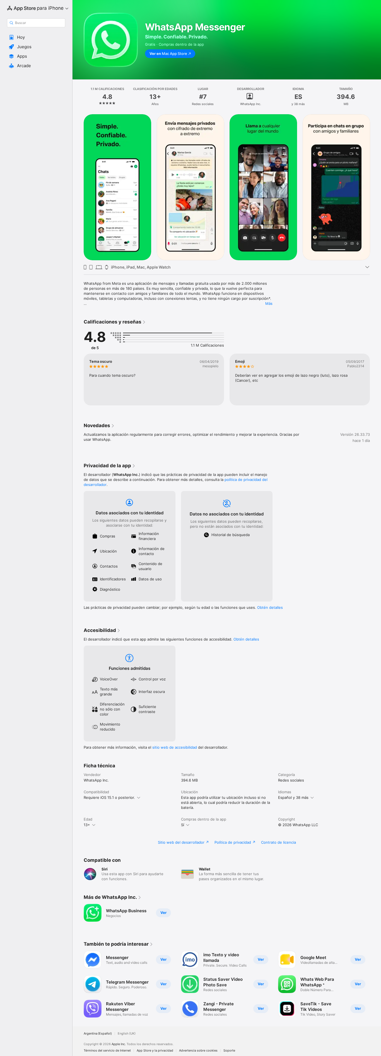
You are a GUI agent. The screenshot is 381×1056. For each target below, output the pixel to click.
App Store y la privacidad (155, 1050)
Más (269, 303)
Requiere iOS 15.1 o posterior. (109, 797)
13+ (87, 825)
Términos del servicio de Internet (107, 1050)
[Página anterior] (78, 187)
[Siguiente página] (375, 187)
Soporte (229, 1050)
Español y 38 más (293, 797)
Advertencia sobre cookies (198, 1050)
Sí (182, 825)
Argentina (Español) (98, 1033)
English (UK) (127, 1033)
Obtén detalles (270, 607)
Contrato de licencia (278, 842)
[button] (36, 37)
